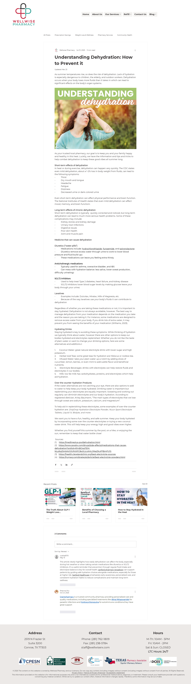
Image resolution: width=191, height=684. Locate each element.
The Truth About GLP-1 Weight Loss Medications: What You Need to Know (58, 511)
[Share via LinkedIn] (66, 465)
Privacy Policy (77, 673)
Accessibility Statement (115, 673)
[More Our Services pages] (120, 14)
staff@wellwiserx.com (95, 647)
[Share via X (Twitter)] (61, 465)
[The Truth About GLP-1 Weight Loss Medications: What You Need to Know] (60, 497)
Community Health (124, 35)
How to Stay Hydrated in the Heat (130, 511)
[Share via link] (72, 465)
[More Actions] (135, 556)
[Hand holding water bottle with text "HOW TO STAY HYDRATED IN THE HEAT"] (131, 497)
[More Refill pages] (130, 14)
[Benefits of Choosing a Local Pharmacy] (96, 497)
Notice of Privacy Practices (94, 673)
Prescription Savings (63, 35)
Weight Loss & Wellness (84, 35)
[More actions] (135, 50)
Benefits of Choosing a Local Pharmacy (94, 511)
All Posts (47, 35)
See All (144, 484)
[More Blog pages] (155, 14)
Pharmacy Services (105, 35)
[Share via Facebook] (56, 465)
